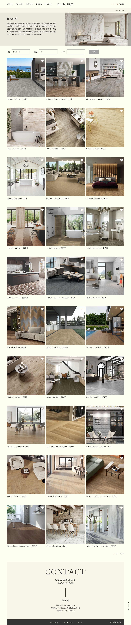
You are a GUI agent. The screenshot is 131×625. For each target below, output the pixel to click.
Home (116, 11)
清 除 (94, 52)
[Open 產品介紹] (23, 4)
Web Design (114, 622)
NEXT (121, 553)
